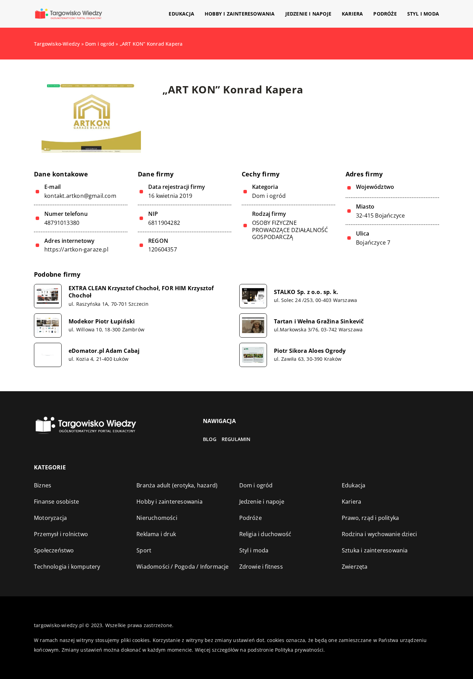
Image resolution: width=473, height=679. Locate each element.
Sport (143, 550)
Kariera (352, 13)
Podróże (384, 13)
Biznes (42, 485)
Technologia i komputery (67, 566)
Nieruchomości (156, 518)
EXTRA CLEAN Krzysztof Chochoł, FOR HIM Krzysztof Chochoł (141, 292)
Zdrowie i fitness (261, 566)
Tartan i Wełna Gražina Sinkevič (319, 321)
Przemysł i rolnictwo (61, 534)
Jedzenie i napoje (308, 13)
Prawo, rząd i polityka (370, 518)
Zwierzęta (355, 566)
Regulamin (236, 439)
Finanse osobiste (56, 501)
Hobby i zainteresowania (240, 13)
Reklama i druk (156, 534)
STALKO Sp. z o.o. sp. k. (306, 292)
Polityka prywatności (299, 649)
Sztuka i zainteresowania (375, 550)
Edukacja (181, 13)
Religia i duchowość (265, 534)
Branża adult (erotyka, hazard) (176, 485)
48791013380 (61, 223)
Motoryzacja (50, 518)
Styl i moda (423, 13)
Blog (209, 439)
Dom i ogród (269, 196)
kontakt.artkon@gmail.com (80, 196)
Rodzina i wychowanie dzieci (379, 534)
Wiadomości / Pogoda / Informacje (182, 566)
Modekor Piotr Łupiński (102, 321)
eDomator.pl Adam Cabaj (104, 351)
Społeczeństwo (54, 550)
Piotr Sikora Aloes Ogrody (310, 351)
